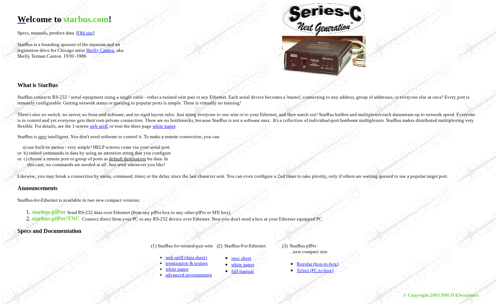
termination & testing (187, 263)
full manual (242, 271)
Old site (85, 33)
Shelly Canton (100, 50)
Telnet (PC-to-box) (315, 270)
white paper (164, 126)
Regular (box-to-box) (317, 264)
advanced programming (189, 275)
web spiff (98, 126)
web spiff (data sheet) (186, 257)
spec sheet (241, 258)
